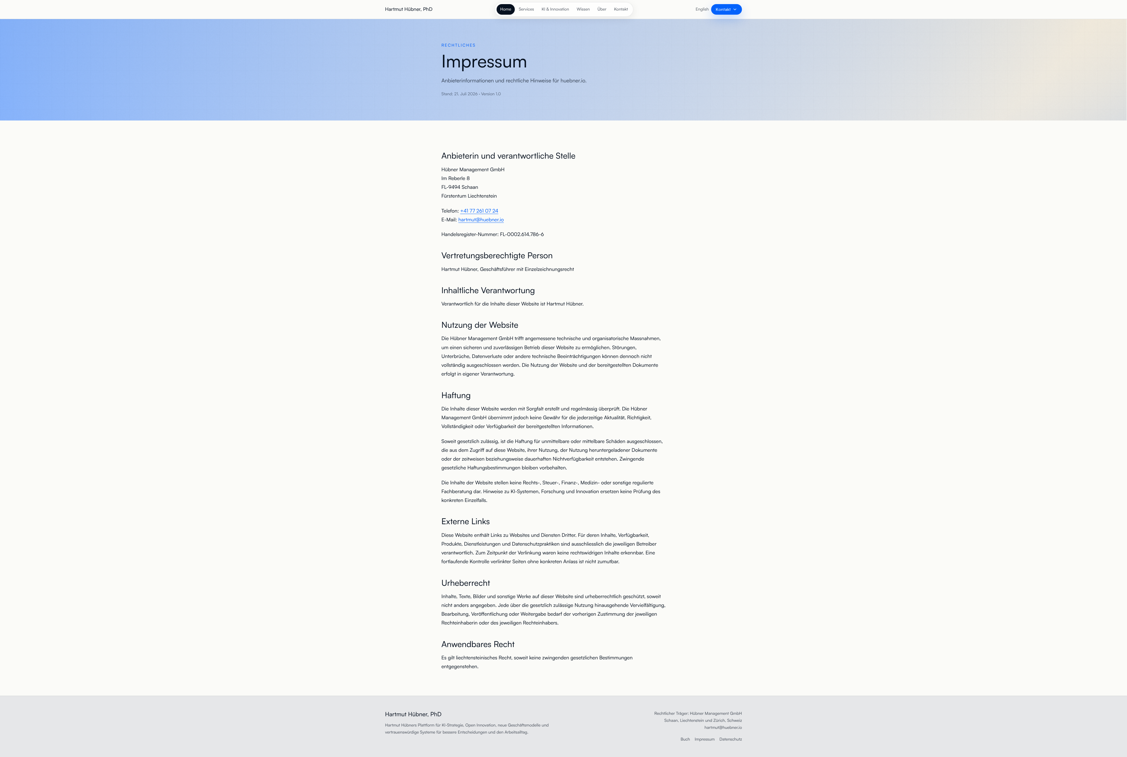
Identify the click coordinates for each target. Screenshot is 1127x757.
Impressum (705, 739)
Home (505, 9)
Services (526, 9)
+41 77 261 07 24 (479, 211)
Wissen (583, 9)
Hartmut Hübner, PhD (408, 9)
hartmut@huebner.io (481, 220)
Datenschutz (730, 739)
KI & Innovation (555, 9)
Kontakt (621, 9)
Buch (685, 739)
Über (602, 9)
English (702, 9)
